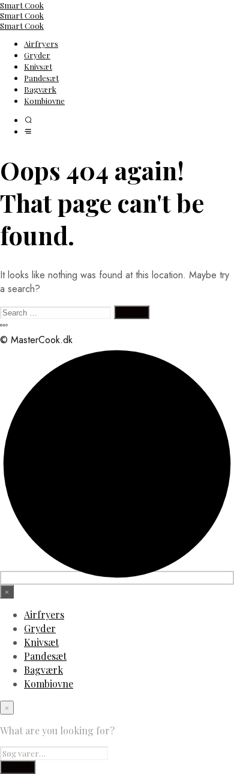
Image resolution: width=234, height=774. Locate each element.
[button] (28, 120)
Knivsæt (38, 66)
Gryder (37, 55)
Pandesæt (41, 78)
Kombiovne (44, 101)
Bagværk (40, 89)
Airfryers (41, 43)
